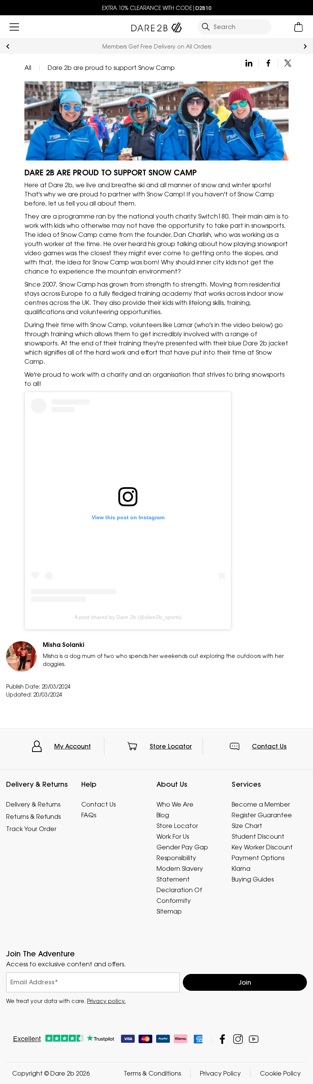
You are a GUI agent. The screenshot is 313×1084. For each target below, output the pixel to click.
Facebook (268, 63)
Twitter (287, 63)
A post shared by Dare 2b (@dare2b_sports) (128, 617)
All (27, 67)
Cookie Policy (280, 1073)
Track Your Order (31, 829)
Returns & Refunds (33, 816)
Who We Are (175, 804)
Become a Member (261, 804)
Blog (162, 815)
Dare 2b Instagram (238, 1039)
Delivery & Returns (33, 804)
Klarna (241, 868)
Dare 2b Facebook (222, 1039)
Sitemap (169, 911)
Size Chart (247, 826)
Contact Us (269, 746)
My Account (72, 746)
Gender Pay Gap (182, 847)
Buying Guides (253, 879)
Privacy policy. (106, 1001)
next (305, 46)
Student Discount (258, 836)
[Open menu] (14, 27)
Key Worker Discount (262, 847)
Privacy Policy (220, 1073)
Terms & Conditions (152, 1073)
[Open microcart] (298, 27)
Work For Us (172, 836)
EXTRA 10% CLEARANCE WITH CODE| (156, 8)
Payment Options (258, 858)
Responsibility (176, 858)
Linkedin (249, 63)
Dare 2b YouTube (253, 1039)
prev (8, 46)
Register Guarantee (262, 815)
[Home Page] (156, 25)
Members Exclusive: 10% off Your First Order (156, 46)
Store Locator (171, 746)
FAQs (88, 815)
